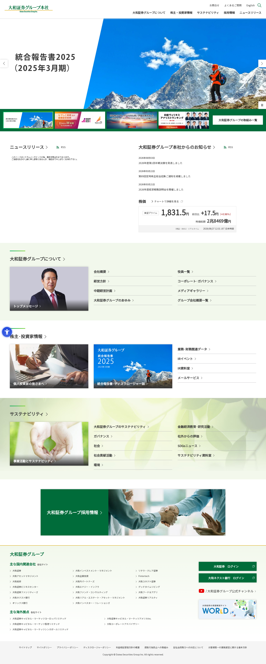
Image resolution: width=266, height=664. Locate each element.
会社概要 (100, 271)
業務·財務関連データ (192, 349)
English (250, 5)
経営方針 (100, 281)
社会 (97, 445)
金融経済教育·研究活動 (194, 426)
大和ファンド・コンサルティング (91, 592)
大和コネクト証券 (147, 581)
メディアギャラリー (191, 290)
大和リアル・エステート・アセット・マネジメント (100, 597)
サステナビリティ (208, 12)
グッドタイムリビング (149, 586)
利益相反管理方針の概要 (128, 647)
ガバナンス (101, 436)
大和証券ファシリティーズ (25, 592)
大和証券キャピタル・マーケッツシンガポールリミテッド (40, 629)
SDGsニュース (187, 445)
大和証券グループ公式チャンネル (230, 591)
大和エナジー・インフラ (87, 586)
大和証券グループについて (149, 12)
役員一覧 (184, 271)
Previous (4, 63)
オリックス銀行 (20, 603)
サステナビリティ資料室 (194, 455)
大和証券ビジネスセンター (25, 586)
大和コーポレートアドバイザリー (123, 623)
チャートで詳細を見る (166, 201)
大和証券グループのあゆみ (112, 300)
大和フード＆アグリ (148, 592)
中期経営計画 (103, 290)
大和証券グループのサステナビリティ (120, 426)
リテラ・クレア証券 (148, 570)
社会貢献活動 (103, 455)
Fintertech (143, 576)
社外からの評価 (188, 436)
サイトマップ (25, 647)
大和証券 (16, 570)
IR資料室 (184, 368)
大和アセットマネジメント (25, 576)
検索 (259, 5)
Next (262, 63)
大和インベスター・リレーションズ (92, 603)
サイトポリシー (44, 647)
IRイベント (185, 358)
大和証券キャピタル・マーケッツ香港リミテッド (36, 623)
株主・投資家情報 (181, 12)
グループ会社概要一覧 (193, 300)
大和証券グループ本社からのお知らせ (175, 147)
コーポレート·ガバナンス (195, 281)
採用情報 (229, 12)
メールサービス (188, 377)
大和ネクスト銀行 (21, 597)
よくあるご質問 (233, 5)
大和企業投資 (81, 576)
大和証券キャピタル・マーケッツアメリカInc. (129, 618)
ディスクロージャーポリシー (97, 647)
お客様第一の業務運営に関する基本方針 (227, 647)
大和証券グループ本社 (29, 9)
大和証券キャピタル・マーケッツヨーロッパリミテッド (39, 618)
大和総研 (16, 581)
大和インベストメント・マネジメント (93, 570)
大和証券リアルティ (148, 597)
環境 (97, 465)
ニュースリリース (250, 12)
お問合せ (214, 5)
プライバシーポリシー (67, 647)
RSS (63, 147)
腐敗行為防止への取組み (156, 647)
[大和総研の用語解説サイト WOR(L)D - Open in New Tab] (227, 609)
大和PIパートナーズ (85, 581)
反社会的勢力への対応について (188, 647)
